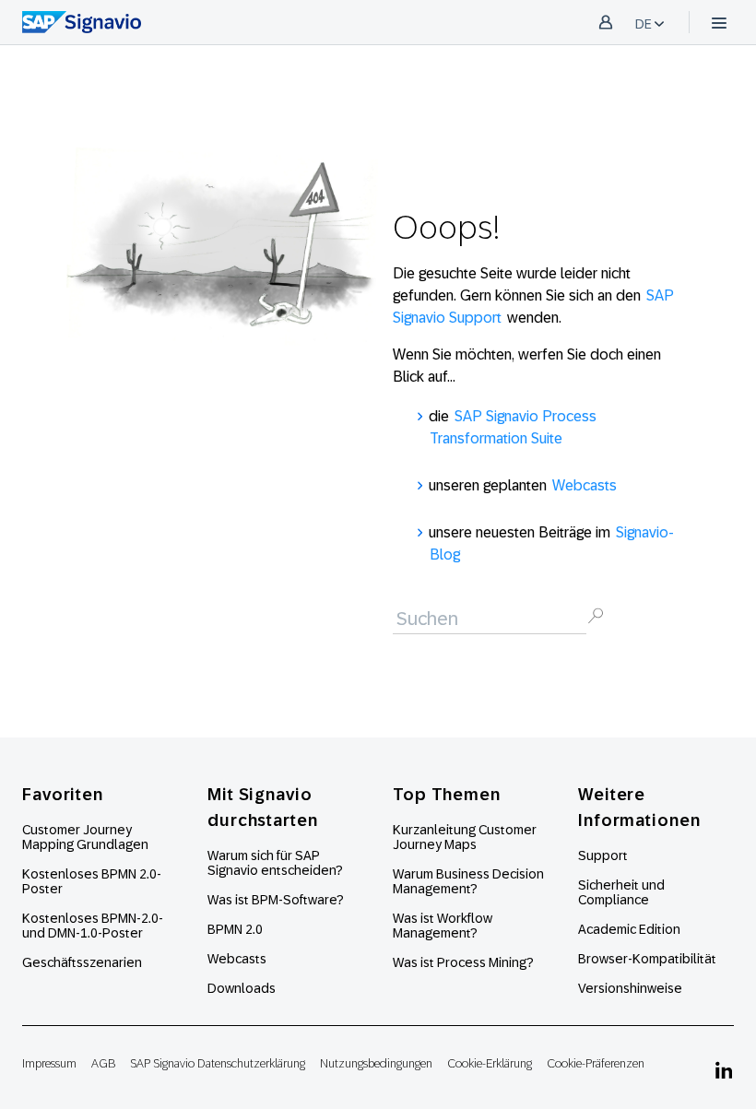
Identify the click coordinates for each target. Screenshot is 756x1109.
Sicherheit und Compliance (621, 892)
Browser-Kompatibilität (647, 958)
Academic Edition (629, 929)
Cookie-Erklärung (489, 1063)
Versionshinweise (630, 988)
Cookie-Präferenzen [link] (595, 1063)
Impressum (49, 1063)
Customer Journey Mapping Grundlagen (85, 837)
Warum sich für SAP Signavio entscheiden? (275, 863)
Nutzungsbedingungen (376, 1063)
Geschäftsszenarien (82, 962)
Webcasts (584, 485)
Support (603, 855)
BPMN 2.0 (235, 929)
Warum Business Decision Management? (468, 881)
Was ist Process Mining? (463, 962)
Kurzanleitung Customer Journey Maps (465, 837)
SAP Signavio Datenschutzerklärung (217, 1063)
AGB (103, 1063)
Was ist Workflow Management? (442, 925)
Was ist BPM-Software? (275, 899)
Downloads (241, 988)
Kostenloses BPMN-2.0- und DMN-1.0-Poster (92, 925)
